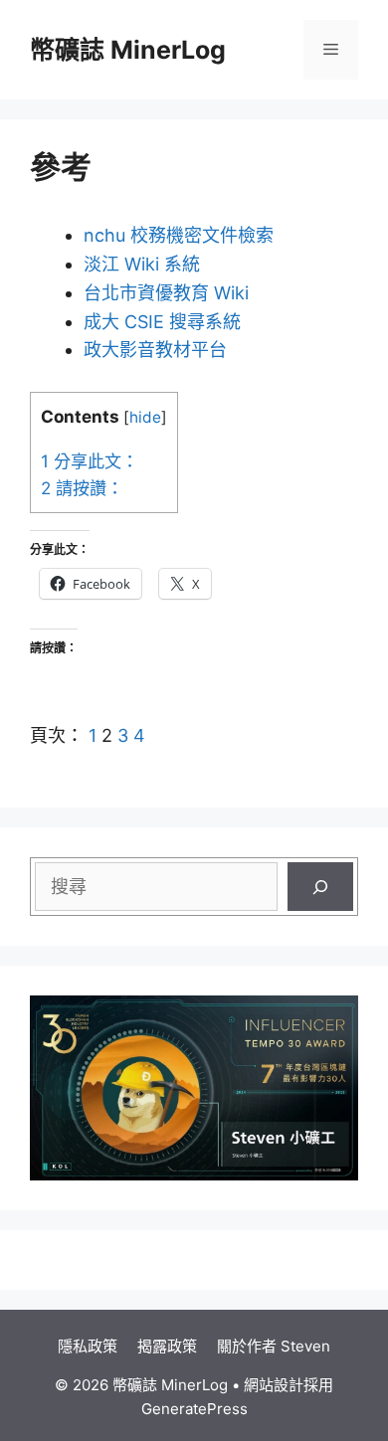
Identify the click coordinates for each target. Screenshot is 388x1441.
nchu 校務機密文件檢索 (179, 235)
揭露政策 (167, 1346)
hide (145, 417)
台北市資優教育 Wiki (166, 292)
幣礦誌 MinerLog (128, 50)
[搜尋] (320, 886)
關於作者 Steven (273, 1346)
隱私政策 (87, 1346)
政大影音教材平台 (155, 349)
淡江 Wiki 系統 (142, 264)
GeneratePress (194, 1408)
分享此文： (89, 460)
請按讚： (82, 487)
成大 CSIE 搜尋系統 (162, 321)
